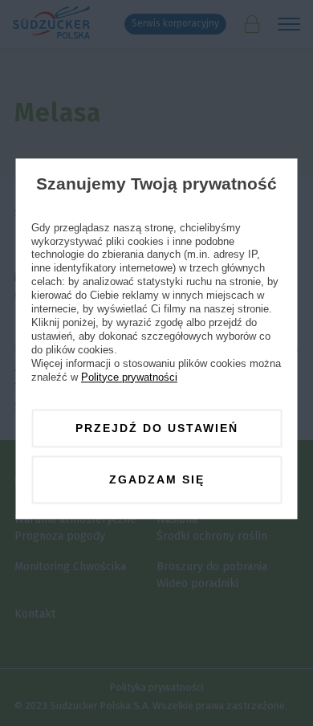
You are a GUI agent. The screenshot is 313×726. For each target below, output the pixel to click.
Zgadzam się (157, 479)
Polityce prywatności (129, 377)
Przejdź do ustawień (156, 428)
